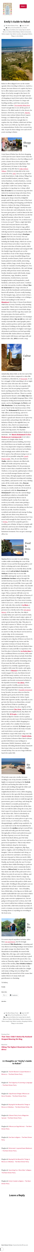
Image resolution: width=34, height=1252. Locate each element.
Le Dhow (25, 605)
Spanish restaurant (25, 690)
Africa (9, 28)
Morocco (5, 32)
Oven (19, 709)
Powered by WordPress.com (20, 1245)
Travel (25, 28)
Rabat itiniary (16, 32)
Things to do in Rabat (17, 36)
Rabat (10, 32)
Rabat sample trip (7, 34)
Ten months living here (22, 105)
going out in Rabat (10, 30)
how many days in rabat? (23, 30)
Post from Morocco (16, 28)
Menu (24, 6)
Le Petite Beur (26, 651)
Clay (15, 709)
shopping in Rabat (27, 34)
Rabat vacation (17, 34)
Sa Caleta (21, 683)
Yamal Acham (26, 736)
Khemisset (5, 302)
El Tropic (13, 714)
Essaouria (24, 379)
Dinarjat (14, 671)
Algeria (27, 113)
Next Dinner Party (6, 1245)
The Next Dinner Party (11, 25)
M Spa (5, 522)
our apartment (10, 942)
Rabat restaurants (26, 32)
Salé (14, 174)
